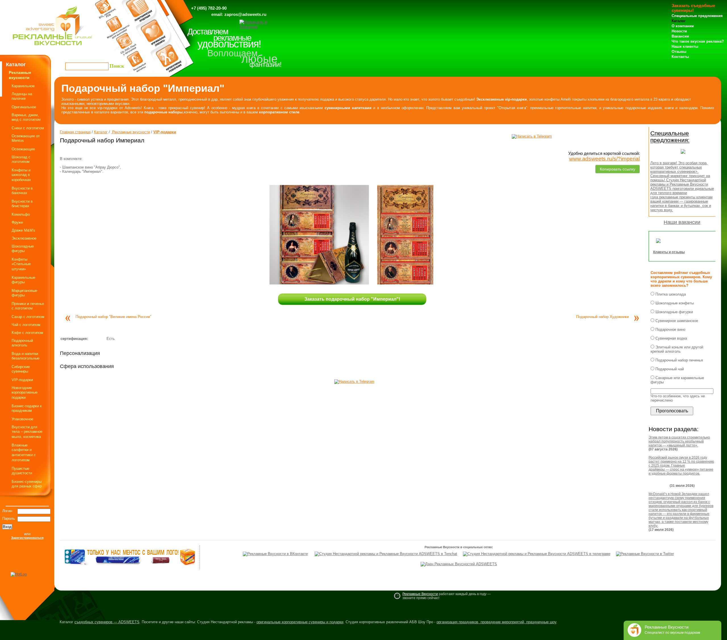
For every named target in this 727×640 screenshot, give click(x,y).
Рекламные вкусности (130, 132)
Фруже (17, 222)
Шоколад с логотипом (21, 159)
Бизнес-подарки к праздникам (27, 408)
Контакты (680, 57)
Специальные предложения (697, 16)
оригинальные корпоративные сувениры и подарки (299, 622)
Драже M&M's (23, 230)
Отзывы (679, 51)
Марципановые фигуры (24, 292)
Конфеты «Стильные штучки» (21, 264)
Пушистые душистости (22, 470)
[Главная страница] (52, 47)
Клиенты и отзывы (669, 252)
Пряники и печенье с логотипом (28, 306)
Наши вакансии (682, 222)
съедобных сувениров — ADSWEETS (106, 622)
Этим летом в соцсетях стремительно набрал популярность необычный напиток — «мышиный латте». (679, 441)
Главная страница (75, 132)
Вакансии (680, 36)
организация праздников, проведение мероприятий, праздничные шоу (496, 622)
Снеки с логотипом (28, 128)
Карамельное (23, 86)
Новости (679, 31)
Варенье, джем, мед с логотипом (26, 117)
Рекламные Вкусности (420, 594)
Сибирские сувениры (21, 369)
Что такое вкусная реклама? (698, 41)
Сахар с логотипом (28, 317)
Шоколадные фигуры (23, 248)
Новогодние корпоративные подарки (24, 393)
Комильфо (21, 214)
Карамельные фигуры (23, 279)
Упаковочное (22, 419)
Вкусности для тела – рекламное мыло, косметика (27, 432)
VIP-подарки (22, 380)
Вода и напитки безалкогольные (25, 356)
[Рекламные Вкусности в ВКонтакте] (275, 554)
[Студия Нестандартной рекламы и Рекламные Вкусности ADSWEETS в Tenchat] (386, 554)
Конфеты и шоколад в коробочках (21, 175)
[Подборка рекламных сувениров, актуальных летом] (683, 155)
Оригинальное (24, 107)
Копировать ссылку (617, 168)
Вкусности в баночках (22, 190)
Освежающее (23, 149)
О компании (683, 26)
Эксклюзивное (24, 238)
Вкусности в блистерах (22, 203)
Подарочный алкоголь (22, 342)
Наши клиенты (685, 46)
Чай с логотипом (26, 325)
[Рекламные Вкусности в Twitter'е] (645, 554)
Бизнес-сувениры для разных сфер (27, 483)
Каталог (679, 21)
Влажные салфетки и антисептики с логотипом (24, 452)
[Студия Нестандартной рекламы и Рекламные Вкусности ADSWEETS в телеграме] (536, 554)
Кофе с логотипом (27, 333)
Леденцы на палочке (22, 96)
